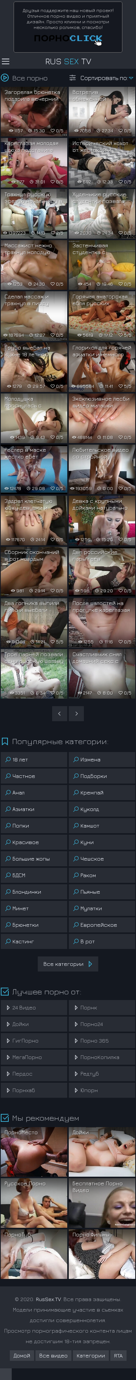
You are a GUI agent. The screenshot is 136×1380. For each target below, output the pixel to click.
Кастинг (23, 941)
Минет (20, 908)
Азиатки (23, 809)
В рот (87, 941)
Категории (91, 1355)
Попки (20, 825)
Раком (88, 875)
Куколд (89, 809)
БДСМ (18, 875)
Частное (23, 776)
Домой (22, 1355)
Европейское (98, 925)
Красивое (25, 842)
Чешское (92, 858)
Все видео (53, 1355)
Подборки (93, 776)
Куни (87, 842)
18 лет (20, 759)
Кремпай (92, 792)
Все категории (63, 964)
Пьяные (90, 891)
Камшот (89, 825)
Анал (18, 792)
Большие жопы (31, 858)
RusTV (68, 61)
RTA (118, 1355)
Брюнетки (25, 925)
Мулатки (91, 908)
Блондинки (26, 891)
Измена (90, 759)
